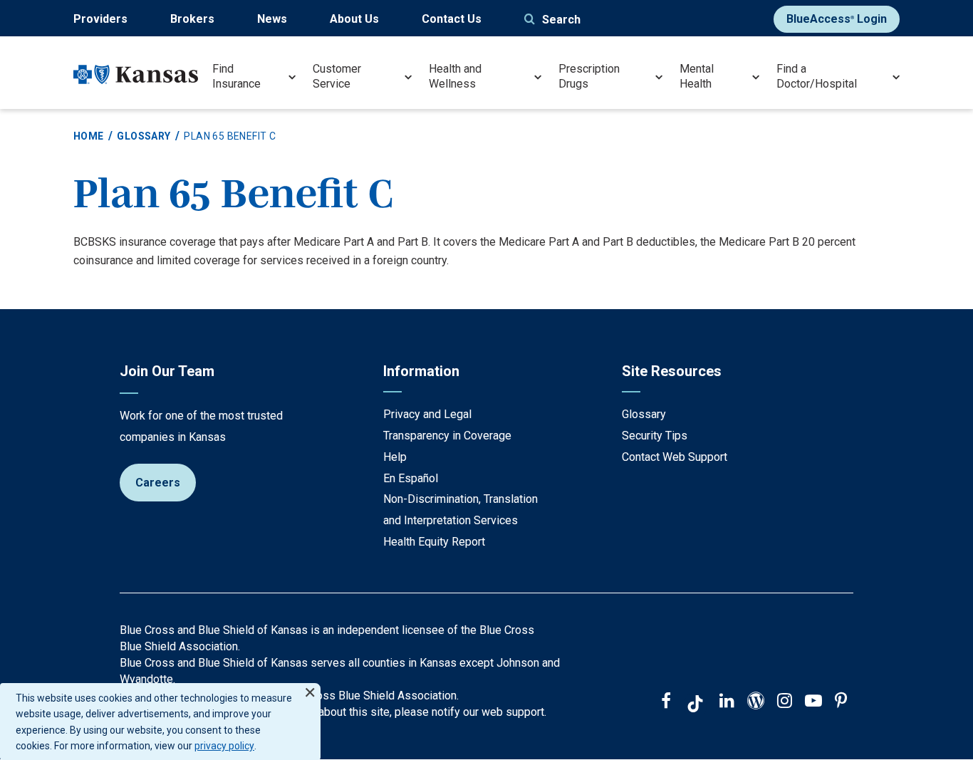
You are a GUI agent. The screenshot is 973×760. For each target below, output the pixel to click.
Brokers (192, 19)
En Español (410, 478)
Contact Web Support (674, 457)
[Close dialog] (310, 686)
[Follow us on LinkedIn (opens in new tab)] (726, 702)
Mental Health (697, 76)
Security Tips (654, 435)
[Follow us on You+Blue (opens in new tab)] (755, 702)
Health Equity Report (434, 541)
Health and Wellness (455, 76)
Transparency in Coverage (447, 435)
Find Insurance (236, 76)
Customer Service (337, 76)
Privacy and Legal (427, 414)
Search (561, 19)
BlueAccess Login (836, 19)
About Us (354, 19)
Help (395, 457)
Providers (100, 19)
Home (88, 136)
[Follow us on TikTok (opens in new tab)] (695, 705)
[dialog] (160, 721)
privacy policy (224, 745)
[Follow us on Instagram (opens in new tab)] (784, 702)
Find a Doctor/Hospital (816, 76)
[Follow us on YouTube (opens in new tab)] (813, 702)
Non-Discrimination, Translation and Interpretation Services (460, 509)
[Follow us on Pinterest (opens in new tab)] (841, 702)
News (272, 19)
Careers (157, 482)
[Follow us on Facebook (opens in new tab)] (666, 702)
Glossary (143, 136)
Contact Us (452, 19)
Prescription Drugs (589, 76)
